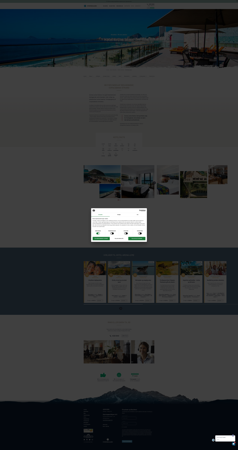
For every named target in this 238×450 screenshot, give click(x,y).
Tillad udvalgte (119, 238)
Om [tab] (137, 214)
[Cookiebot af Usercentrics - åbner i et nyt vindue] (140, 210)
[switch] (112, 233)
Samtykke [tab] (100, 214)
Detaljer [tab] (119, 214)
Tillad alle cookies (137, 238)
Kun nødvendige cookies (101, 238)
